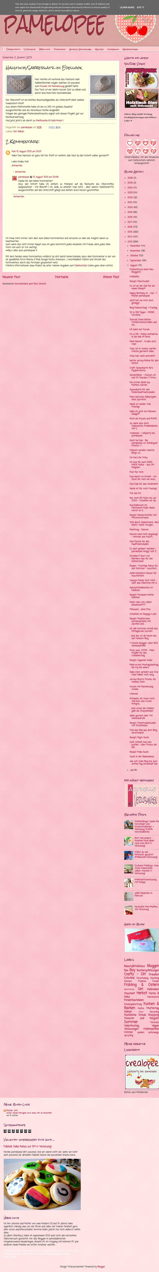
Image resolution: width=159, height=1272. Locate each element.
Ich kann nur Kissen (140, 329)
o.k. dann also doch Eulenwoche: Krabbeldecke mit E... (143, 426)
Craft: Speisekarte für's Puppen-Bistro (141, 369)
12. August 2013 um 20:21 (28, 151)
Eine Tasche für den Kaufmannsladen (139, 543)
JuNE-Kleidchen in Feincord (143, 894)
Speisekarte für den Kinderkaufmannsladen (142, 391)
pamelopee (23, 177)
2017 (130, 222)
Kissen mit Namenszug (52, 86)
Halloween (153, 989)
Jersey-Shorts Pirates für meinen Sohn (143, 681)
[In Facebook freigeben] (57, 127)
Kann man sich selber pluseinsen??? (141, 603)
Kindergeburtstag (133, 1004)
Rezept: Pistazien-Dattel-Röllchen (142, 596)
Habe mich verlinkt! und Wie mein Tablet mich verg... (144, 673)
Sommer (131, 1022)
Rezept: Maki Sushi (139, 752)
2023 (130, 192)
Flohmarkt (60, 49)
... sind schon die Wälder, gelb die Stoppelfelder (142, 710)
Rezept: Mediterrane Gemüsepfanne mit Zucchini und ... (140, 621)
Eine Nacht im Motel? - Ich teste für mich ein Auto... (143, 478)
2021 (130, 202)
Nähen (21, 131)
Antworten (17, 165)
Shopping (153, 1015)
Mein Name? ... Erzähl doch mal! (143, 343)
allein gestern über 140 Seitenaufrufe (141, 717)
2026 (131, 178)
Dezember (135, 246)
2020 (131, 207)
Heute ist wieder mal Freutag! (140, 405)
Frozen (156, 981)
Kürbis (141, 1008)
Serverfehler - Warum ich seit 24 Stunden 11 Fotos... (143, 376)
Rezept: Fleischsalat (139, 281)
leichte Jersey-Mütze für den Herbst (144, 362)
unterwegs (153, 1032)
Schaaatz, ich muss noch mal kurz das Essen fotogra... (142, 701)
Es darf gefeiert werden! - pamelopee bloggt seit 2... (143, 550)
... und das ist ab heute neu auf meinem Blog (143, 637)
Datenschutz (13, 49)
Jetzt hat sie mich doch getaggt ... (141, 302)
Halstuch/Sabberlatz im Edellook (141, 589)
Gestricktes (129, 989)
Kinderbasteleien (134, 1000)
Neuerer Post (11, 277)
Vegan (155, 1026)
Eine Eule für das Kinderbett (144, 484)
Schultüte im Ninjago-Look (143, 614)
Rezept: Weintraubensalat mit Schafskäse (143, 724)
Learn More (127, 7)
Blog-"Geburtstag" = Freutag (143, 307)
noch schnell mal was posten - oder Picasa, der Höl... (143, 744)
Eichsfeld (129, 978)
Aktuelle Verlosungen (80, 49)
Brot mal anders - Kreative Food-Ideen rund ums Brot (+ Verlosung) (144, 842)
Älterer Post (111, 277)
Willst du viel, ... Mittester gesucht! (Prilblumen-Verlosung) (146, 854)
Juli (132, 770)
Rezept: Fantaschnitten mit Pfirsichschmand (143, 516)
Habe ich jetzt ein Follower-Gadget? (143, 413)
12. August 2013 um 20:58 (46, 177)
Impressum (113, 49)
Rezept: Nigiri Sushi (139, 737)
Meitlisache (42, 120)
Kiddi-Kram (56, 120)
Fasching (154, 978)
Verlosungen (131, 1029)
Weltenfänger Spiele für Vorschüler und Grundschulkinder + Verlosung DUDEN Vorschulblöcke (147, 827)
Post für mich (136, 472)
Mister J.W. (12, 1110)
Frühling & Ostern (141, 984)
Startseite (29, 49)
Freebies (142, 981)
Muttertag (153, 1008)
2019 (130, 212)
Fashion (128, 981)
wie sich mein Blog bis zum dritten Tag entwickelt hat (143, 763)
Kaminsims (153, 997)
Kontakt (99, 49)
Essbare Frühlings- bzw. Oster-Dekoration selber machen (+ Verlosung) (147, 869)
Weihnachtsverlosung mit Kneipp (146, 881)
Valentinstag (131, 1026)
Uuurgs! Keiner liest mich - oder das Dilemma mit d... (143, 582)
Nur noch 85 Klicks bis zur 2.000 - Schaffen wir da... (143, 499)
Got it (140, 7)
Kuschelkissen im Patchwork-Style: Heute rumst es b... (142, 508)
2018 (130, 217)
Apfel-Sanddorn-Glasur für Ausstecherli (143, 574)
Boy (132, 970)
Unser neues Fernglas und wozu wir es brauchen (29, 1112)
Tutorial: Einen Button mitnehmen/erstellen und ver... (143, 322)
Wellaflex (134, 276)
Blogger (101, 1266)
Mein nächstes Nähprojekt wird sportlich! (143, 398)
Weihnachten (151, 1029)
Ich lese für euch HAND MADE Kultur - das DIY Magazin (142, 465)
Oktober (134, 255)
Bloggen (153, 966)
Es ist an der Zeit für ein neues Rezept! (142, 287)
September (136, 260)
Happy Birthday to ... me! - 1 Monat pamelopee (143, 295)
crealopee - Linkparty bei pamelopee (142, 434)
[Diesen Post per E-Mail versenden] (50, 127)
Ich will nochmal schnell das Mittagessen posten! (144, 630)
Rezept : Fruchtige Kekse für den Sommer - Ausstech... (144, 567)
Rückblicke (130, 1015)
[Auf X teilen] (54, 127)
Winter (128, 1032)
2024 (130, 188)
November (135, 251)
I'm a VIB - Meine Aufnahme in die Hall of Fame (144, 335)
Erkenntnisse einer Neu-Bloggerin (142, 271)
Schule (142, 1015)
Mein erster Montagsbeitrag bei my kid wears (144, 666)
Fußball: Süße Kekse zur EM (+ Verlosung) (28, 1146)
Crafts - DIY (135, 974)
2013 (130, 241)
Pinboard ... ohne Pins (140, 609)
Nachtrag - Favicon (139, 529)
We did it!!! (135, 493)
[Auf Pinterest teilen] (59, 127)
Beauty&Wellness (134, 966)
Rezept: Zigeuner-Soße (141, 660)
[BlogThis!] (52, 127)
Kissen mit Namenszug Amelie (141, 688)
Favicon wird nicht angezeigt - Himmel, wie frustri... (144, 536)
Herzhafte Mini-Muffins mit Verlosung (146, 908)
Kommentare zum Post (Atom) (30, 284)
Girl (15, 131)
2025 (131, 183)
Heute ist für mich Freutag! (143, 488)
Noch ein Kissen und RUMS (143, 418)
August (134, 265)
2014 (130, 236)
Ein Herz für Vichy (138, 457)
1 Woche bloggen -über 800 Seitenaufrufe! (144, 644)
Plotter (141, 1012)
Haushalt (129, 993)
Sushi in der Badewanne (142, 756)
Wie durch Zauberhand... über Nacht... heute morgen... (144, 524)
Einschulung (142, 978)
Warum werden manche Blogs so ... (142, 452)
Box (126, 970)
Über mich (44, 49)
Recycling (154, 1012)
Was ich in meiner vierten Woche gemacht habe (143, 350)
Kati (14, 151)
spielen (140, 1032)
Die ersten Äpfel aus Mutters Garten (140, 384)
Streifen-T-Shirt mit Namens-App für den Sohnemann (141, 558)
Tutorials (154, 1022)
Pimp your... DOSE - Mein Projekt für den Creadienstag (142, 653)
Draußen (154, 974)
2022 (130, 197)
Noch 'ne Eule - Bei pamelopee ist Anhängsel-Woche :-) (144, 443)
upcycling (128, 1035)
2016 (130, 227)
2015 (130, 232)
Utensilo (134, 694)
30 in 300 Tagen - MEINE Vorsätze (142, 314)
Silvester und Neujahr (141, 1018)
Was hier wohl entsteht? (142, 356)
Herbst (142, 993)
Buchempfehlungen (148, 970)
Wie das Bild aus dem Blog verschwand (143, 731)
